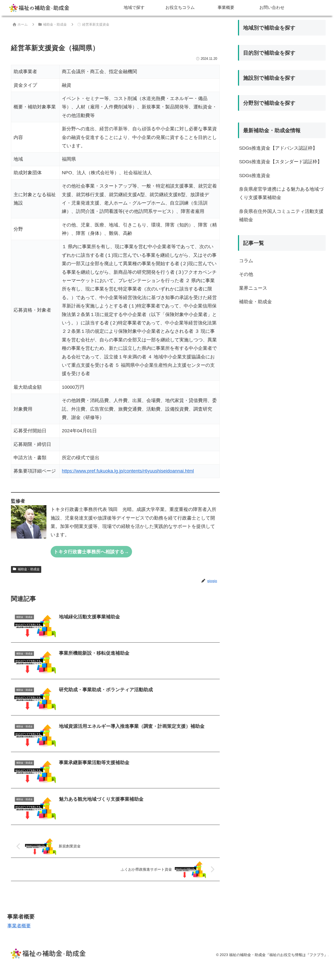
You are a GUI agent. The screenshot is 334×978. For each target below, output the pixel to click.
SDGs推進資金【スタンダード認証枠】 (280, 161)
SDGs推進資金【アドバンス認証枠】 (278, 148)
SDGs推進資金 (254, 175)
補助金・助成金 (29, 569)
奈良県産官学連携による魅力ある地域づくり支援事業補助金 (281, 193)
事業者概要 (19, 925)
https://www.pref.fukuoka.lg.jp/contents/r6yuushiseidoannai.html (128, 471)
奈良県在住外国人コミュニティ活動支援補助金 (281, 215)
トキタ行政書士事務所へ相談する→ (91, 551)
